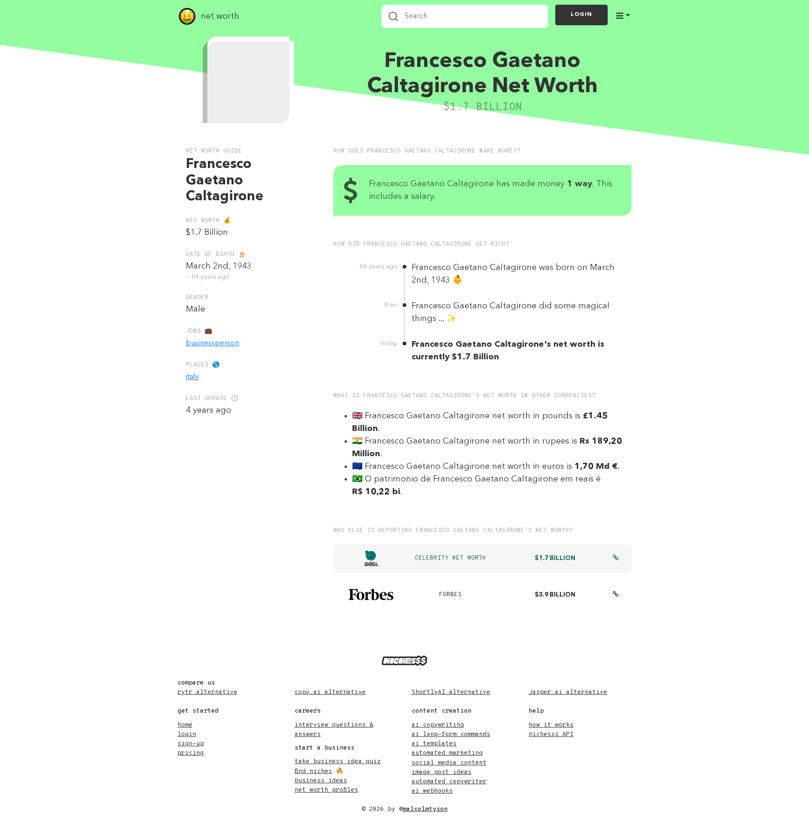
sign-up (190, 744)
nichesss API (551, 734)
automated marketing (447, 753)
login (186, 734)
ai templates (434, 744)
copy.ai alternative (330, 692)
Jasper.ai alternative (568, 692)
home (184, 725)
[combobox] (465, 16)
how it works (551, 725)
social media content (449, 763)
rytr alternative (207, 692)
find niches (313, 771)
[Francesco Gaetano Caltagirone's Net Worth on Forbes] (615, 595)
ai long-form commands (451, 734)
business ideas (320, 781)
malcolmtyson (425, 809)
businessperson (212, 343)
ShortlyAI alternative (451, 692)
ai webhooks (432, 791)
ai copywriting (438, 725)
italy (192, 377)
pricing (190, 753)
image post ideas (441, 772)
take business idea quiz (337, 761)
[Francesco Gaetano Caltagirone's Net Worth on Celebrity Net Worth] (615, 558)
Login (581, 14)
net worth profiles (326, 790)
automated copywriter (449, 782)
